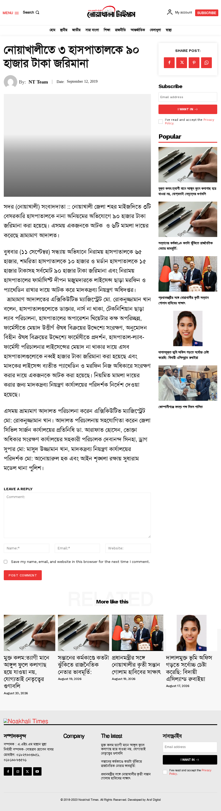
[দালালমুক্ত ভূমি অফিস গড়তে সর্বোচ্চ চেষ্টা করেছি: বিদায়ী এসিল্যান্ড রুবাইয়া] (187, 328)
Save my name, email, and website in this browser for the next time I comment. (80, 562)
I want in (185, 109)
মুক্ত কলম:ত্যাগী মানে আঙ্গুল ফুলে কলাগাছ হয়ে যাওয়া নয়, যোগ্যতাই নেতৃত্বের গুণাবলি (187, 191)
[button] (31, 12)
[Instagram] (17, 771)
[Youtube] (37, 771)
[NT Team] (11, 82)
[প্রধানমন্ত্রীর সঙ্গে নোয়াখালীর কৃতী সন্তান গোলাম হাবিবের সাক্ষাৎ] (187, 274)
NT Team (38, 82)
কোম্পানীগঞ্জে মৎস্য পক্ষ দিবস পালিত (180, 406)
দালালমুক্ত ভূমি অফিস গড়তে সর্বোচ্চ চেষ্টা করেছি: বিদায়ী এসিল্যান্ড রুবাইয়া (183, 354)
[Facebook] (169, 62)
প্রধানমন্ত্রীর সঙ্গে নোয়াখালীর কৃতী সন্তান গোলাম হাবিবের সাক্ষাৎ (183, 300)
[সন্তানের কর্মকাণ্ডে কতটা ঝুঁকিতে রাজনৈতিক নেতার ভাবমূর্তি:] (187, 219)
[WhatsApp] (206, 62)
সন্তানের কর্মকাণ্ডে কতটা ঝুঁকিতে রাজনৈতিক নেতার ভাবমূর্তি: (83, 665)
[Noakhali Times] (111, 11)
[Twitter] (181, 62)
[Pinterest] (194, 62)
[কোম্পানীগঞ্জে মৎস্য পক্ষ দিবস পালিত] (187, 383)
